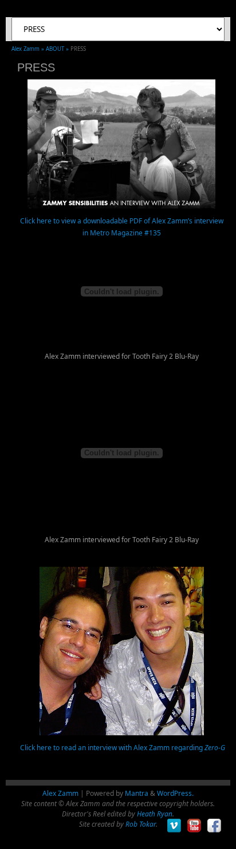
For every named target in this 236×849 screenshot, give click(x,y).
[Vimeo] (174, 826)
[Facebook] (214, 826)
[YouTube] (194, 826)
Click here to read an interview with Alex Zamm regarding (121, 747)
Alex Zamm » (28, 49)
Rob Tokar (140, 824)
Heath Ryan (154, 814)
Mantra (136, 793)
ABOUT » (58, 49)
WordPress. (175, 793)
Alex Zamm (60, 793)
